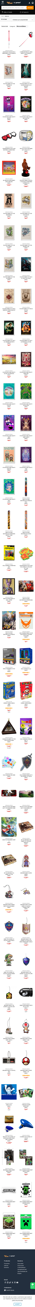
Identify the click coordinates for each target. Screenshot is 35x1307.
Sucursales (20, 1263)
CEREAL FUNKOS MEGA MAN (9, 703)
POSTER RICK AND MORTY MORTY (9, 117)
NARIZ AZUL (9, 1104)
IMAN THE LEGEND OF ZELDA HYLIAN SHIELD (9, 939)
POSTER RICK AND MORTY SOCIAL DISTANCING (9, 373)
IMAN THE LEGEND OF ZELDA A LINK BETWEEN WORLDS (9, 974)
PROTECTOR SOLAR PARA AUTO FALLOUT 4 (26, 149)
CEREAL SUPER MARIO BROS (26, 703)
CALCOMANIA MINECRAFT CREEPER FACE (26, 1234)
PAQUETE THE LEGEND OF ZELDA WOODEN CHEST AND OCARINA (9, 1138)
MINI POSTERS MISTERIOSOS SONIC (26, 533)
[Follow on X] (12, 1283)
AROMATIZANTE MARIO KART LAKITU (9, 1039)
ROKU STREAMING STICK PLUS (9, 669)
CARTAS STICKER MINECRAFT (26, 1105)
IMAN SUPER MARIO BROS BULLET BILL (26, 1006)
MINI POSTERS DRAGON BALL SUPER (9, 599)
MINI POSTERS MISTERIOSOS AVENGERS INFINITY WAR (9, 534)
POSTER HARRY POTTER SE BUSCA (26, 309)
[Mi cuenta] (29, 3)
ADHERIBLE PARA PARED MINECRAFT (9, 1170)
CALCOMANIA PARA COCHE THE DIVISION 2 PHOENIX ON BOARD (26, 634)
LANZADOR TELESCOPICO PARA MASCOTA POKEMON (9, 52)
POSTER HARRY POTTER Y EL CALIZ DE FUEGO (26, 277)
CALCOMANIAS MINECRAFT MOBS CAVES (26, 1170)
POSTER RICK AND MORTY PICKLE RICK (26, 404)
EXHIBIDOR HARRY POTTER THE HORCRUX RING (9, 739)
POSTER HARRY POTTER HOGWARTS (9, 277)
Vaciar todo (4, 26)
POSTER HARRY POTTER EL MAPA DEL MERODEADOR (9, 309)
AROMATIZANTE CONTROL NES (9, 1071)
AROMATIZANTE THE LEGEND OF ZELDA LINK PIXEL (9, 1007)
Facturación (21, 1265)
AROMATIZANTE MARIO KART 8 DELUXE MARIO (9, 905)
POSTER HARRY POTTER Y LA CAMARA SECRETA (9, 341)
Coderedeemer (21, 1267)
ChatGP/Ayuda (10, 1290)
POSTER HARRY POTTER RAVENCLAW (26, 246)
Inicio (2, 16)
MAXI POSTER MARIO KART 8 (9, 840)
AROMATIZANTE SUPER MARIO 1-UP (26, 1071)
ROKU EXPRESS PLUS (26, 668)
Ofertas (6, 1265)
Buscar (30, 7)
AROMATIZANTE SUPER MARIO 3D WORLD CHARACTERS (26, 906)
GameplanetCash (22, 1269)
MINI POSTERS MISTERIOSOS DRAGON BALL (26, 501)
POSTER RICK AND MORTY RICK (9, 500)
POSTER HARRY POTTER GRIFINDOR (9, 84)
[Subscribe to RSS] (15, 1283)
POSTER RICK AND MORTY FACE (9, 436)
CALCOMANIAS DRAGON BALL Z (26, 739)
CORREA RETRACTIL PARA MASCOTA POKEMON (26, 52)
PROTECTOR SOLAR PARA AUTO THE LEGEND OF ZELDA (26, 808)
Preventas (7, 1263)
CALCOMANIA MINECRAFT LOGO (9, 1202)
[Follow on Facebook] (5, 1283)
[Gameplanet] (14, 2)
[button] (33, 3)
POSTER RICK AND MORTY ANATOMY (26, 373)
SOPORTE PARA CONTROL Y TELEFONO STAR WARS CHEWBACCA (26, 182)
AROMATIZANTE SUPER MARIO (26, 873)
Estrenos (6, 1267)
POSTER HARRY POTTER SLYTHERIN (9, 246)
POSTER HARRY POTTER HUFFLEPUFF (26, 214)
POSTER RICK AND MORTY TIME (26, 468)
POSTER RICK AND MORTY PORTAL (9, 404)
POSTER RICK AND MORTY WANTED (9, 468)
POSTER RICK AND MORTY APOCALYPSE (26, 117)
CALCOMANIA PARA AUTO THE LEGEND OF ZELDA (26, 775)
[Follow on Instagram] (7, 1283)
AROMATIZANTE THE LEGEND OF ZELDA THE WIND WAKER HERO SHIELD (26, 940)
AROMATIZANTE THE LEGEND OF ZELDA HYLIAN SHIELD (26, 974)
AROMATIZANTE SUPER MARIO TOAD (26, 1039)
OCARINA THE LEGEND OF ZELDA (26, 1137)
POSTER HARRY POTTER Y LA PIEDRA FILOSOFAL (26, 341)
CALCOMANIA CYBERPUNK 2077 (9, 566)
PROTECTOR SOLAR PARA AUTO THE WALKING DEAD (9, 807)
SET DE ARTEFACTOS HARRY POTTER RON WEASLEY (26, 841)
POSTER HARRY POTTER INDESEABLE (9, 214)
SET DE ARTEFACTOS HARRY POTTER (9, 873)
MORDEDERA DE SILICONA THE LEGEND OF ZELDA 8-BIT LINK (26, 567)
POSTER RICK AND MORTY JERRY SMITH (26, 436)
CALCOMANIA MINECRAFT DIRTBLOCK (9, 1234)
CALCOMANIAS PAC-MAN (9, 775)
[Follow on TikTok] (10, 1283)
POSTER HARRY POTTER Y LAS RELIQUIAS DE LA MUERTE (26, 85)
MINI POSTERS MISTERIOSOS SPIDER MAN (26, 599)
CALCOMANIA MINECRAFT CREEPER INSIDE (26, 1202)
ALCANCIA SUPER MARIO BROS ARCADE (9, 181)
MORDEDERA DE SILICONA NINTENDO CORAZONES (9, 149)
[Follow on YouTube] (17, 1283)
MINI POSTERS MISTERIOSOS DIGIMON (9, 633)
